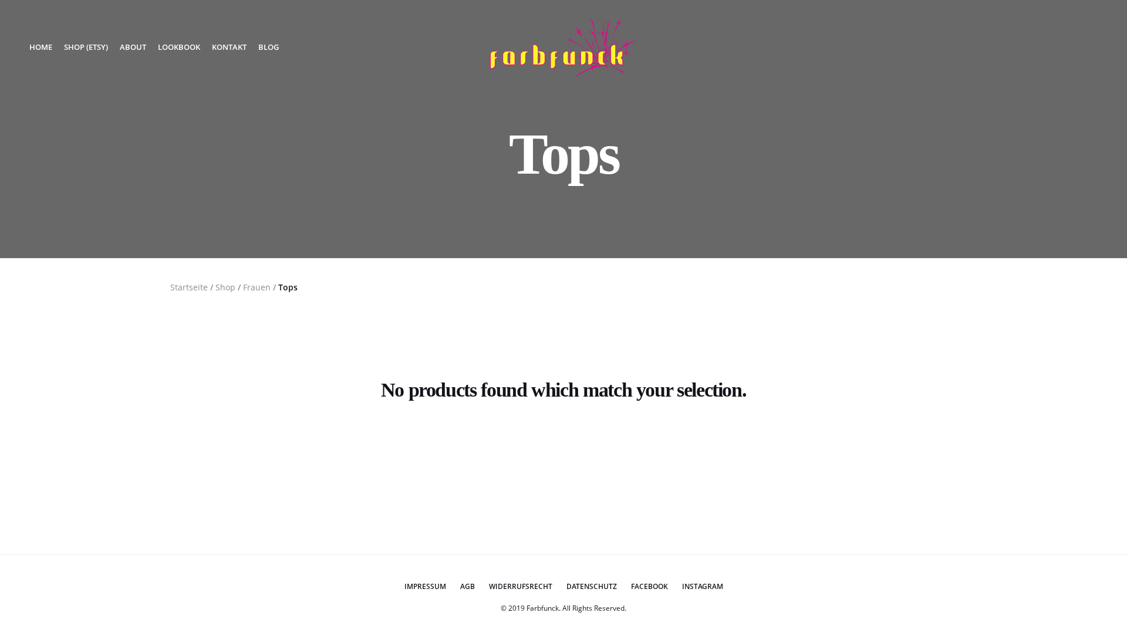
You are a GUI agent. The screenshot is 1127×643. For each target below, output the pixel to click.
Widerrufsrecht (520, 586)
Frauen (257, 287)
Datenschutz (591, 586)
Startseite (189, 287)
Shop (225, 287)
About (133, 47)
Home (40, 47)
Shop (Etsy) (86, 47)
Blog (268, 47)
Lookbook (179, 47)
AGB (467, 586)
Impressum (425, 586)
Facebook (649, 586)
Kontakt (229, 47)
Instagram (702, 586)
